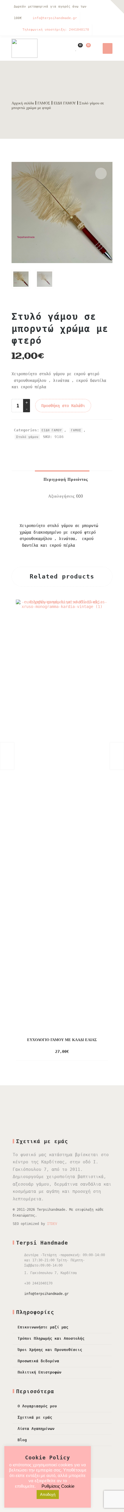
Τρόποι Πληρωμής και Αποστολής (51, 1338)
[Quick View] (84, 1051)
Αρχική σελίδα (23, 103)
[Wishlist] (76, 48)
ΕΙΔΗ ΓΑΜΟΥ (65, 103)
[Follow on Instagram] (106, 7)
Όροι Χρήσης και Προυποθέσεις (50, 1350)
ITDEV (52, 1224)
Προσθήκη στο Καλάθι (63, 405)
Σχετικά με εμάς (35, 1417)
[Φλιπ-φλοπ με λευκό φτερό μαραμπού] (7, 756)
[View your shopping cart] (85, 48)
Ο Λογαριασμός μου (37, 1406)
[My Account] (67, 48)
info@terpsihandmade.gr (55, 18)
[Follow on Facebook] (95, 7)
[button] (101, 173)
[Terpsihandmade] (24, 48)
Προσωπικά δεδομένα (38, 1361)
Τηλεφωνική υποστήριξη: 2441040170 (55, 30)
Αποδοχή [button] (47, 1494)
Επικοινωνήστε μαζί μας (43, 1327)
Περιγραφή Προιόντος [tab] (65, 479)
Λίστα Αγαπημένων (36, 1428)
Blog (22, 1440)
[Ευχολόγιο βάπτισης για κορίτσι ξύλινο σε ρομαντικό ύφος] (117, 756)
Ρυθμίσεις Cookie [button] (58, 1486)
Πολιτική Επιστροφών (39, 1372)
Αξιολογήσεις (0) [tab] (65, 496)
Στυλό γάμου (27, 437)
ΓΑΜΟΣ (43, 103)
